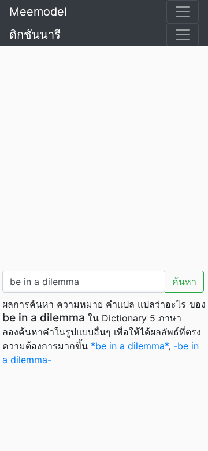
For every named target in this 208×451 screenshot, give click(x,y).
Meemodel (38, 12)
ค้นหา (184, 281)
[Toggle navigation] (182, 11)
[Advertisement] (104, 156)
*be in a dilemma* (129, 346)
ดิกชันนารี (35, 35)
